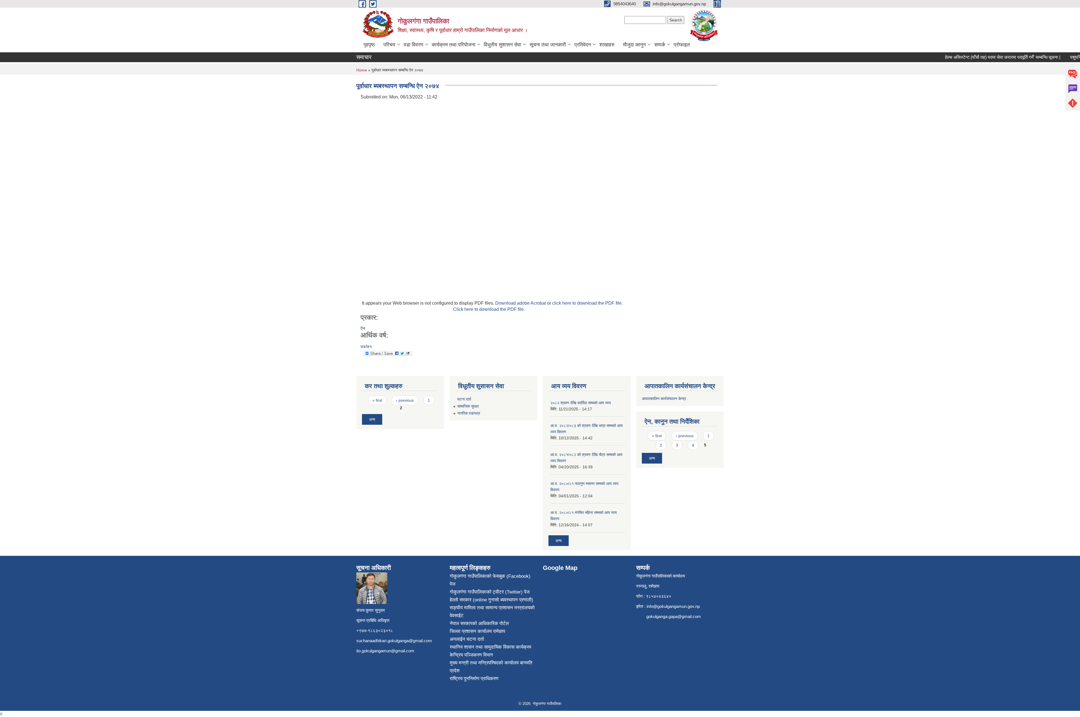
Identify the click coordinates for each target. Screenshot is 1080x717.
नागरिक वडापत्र (468, 413)
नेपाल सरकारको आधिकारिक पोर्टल (479, 623)
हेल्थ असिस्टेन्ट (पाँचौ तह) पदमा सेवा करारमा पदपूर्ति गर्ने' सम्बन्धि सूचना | (990, 57)
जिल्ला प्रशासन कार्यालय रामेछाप (477, 631)
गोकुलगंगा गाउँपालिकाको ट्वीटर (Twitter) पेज (490, 592)
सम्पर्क (659, 45)
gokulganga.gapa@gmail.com (673, 616)
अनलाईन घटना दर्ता (467, 639)
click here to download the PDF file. (587, 303)
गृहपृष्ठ (369, 45)
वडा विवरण (413, 45)
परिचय (389, 45)
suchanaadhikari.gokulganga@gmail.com (394, 640)
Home (361, 70)
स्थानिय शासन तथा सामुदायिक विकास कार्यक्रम (490, 647)
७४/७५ (366, 346)
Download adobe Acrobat (521, 303)
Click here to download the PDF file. (489, 309)
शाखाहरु (607, 45)
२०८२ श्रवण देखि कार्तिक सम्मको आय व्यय (580, 403)
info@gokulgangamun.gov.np (673, 606)
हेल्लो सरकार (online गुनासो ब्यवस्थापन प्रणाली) (491, 600)
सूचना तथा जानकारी (548, 45)
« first (377, 400)
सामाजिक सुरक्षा (468, 406)
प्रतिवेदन (582, 45)
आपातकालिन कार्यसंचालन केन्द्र (664, 398)
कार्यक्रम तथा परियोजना (453, 45)
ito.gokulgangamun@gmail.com (385, 650)
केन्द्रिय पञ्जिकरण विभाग (471, 655)
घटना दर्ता (464, 399)
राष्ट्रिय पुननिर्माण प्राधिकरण (474, 678)
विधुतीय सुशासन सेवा (502, 45)
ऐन (363, 328)
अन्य (372, 419)
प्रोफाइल (682, 45)
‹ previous (405, 400)
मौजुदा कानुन (634, 45)
